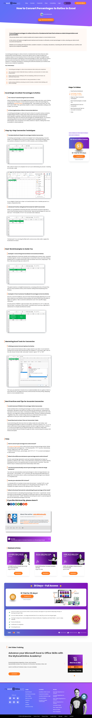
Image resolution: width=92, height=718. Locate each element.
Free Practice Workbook (47, 19)
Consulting (53, 3)
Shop (46, 3)
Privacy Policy (45, 716)
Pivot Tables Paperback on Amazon (59, 699)
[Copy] (16, 504)
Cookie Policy (53, 716)
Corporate (39, 3)
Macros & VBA (28, 698)
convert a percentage (14, 446)
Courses (32, 3)
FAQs (72, 112)
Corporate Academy (43, 694)
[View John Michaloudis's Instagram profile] (11, 528)
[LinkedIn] (13, 504)
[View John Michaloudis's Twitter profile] (20, 528)
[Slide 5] (77, 676)
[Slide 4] (76, 676)
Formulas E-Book (57, 705)
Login (59, 3)
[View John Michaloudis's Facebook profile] (8, 528)
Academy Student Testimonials (43, 701)
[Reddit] (26, 504)
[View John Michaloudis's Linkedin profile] (14, 528)
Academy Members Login (44, 696)
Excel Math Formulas (74, 135)
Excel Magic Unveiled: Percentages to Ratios (76, 94)
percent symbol (18, 103)
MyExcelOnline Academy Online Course (31, 523)
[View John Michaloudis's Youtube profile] (23, 528)
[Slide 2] (72, 676)
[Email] (18, 504)
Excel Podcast (28, 692)
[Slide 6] (79, 676)
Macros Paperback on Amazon (58, 702)
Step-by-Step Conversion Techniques (77, 97)
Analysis (27, 704)
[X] (8, 504)
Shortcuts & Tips (29, 706)
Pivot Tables (28, 696)
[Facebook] (11, 504)
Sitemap (60, 716)
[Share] (21, 504)
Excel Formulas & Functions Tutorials (78, 132)
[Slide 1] (71, 676)
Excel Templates (57, 711)
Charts (27, 702)
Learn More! (14, 673)
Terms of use (37, 716)
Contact (71, 716)
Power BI (27, 700)
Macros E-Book (56, 709)
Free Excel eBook (80, 3)
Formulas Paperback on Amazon (58, 696)
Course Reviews (42, 698)
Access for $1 (27, 596)
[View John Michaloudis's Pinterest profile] (17, 528)
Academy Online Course (44, 692)
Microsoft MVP (26, 521)
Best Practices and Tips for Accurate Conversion (77, 109)
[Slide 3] (74, 676)
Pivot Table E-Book (57, 707)
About (66, 716)
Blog (26, 3)
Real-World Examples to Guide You (78, 101)
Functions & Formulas (30, 694)
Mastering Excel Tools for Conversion (77, 105)
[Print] (23, 504)
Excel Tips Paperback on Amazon (58, 692)
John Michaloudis (39, 514)
